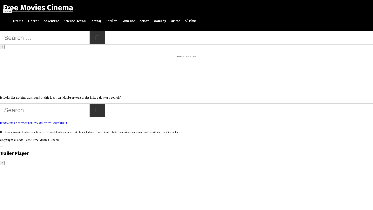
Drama (18, 21)
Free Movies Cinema (38, 7)
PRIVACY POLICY (27, 123)
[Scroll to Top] (1, 146)
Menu (7, 11)
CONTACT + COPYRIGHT (53, 123)
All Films (191, 21)
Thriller (111, 21)
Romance (128, 21)
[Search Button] (201, 19)
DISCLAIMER (7, 123)
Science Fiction (75, 21)
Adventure (51, 21)
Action (144, 21)
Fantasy (95, 21)
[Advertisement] (186, 67)
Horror (33, 21)
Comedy (160, 21)
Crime (175, 21)
